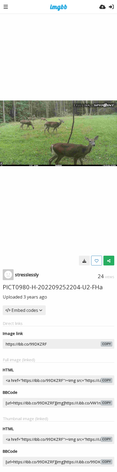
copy (106, 344)
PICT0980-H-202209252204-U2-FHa (53, 287)
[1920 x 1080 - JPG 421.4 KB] (84, 260)
